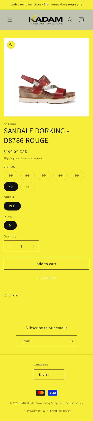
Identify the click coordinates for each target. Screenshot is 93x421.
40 (11, 186)
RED (12, 206)
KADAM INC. (27, 403)
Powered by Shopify (48, 403)
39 (79, 176)
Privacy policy (36, 410)
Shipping (9, 158)
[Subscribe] (71, 341)
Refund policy (74, 403)
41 (30, 187)
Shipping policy (60, 410)
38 (63, 176)
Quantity (10, 236)
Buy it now (46, 278)
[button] (9, 19)
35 (13, 176)
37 (46, 176)
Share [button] (13, 295)
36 (30, 176)
